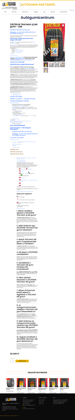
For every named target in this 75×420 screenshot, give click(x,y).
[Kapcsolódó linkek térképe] (13, 110)
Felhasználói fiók (63, 11)
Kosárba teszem (22, 361)
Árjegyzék (36, 11)
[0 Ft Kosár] (73, 10)
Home (5, 11)
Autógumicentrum (37, 17)
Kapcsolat (52, 11)
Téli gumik (14, 11)
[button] (71, 10)
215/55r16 (15, 42)
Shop (44, 11)
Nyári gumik (25, 11)
